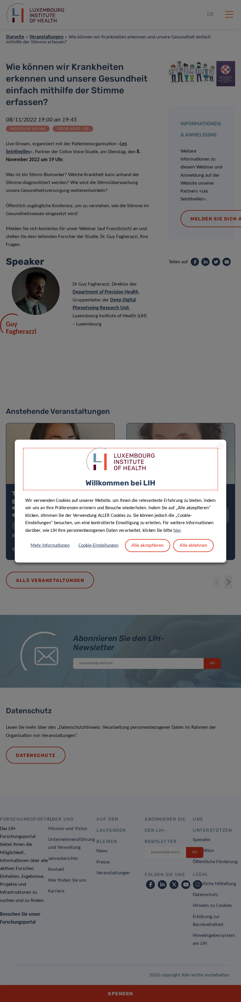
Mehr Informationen (50, 545)
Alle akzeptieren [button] (147, 545)
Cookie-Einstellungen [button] (98, 545)
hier (176, 530)
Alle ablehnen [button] (193, 545)
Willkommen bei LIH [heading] (120, 483)
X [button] (220, 446)
